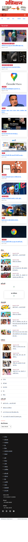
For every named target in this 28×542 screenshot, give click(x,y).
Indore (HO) (9, 496)
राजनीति (8, 18)
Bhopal (7, 501)
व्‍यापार (13, 18)
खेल (2, 18)
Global (24, 18)
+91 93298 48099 (8, 502)
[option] (3, 19)
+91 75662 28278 (8, 508)
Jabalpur (7, 507)
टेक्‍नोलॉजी (19, 18)
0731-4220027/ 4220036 (10, 497)
